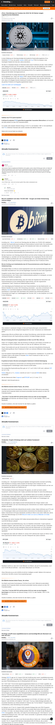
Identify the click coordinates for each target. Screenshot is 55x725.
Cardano (21, 60)
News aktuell (4, 5)
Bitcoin (12, 242)
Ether (27, 355)
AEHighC (6, 178)
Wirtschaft (36, 5)
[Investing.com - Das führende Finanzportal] (7, 2)
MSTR (9, 677)
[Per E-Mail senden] (14, 140)
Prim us (6, 164)
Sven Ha (8, 187)
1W (6, 98)
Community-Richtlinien (6, 161)
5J (15, 98)
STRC (3, 712)
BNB (37, 373)
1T (3, 98)
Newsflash (19, 5)
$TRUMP (27, 377)
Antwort (4, 175)
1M (8, 98)
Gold (8, 289)
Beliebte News (12, 5)
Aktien (25, 5)
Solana (3, 373)
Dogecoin (19, 377)
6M (10, 98)
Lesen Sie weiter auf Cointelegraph (11, 84)
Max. (18, 98)
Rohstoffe (30, 5)
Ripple (21, 76)
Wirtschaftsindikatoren (45, 5)
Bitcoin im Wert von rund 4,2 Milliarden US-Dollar (35, 514)
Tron (32, 60)
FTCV (9, 60)
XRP (50, 368)
